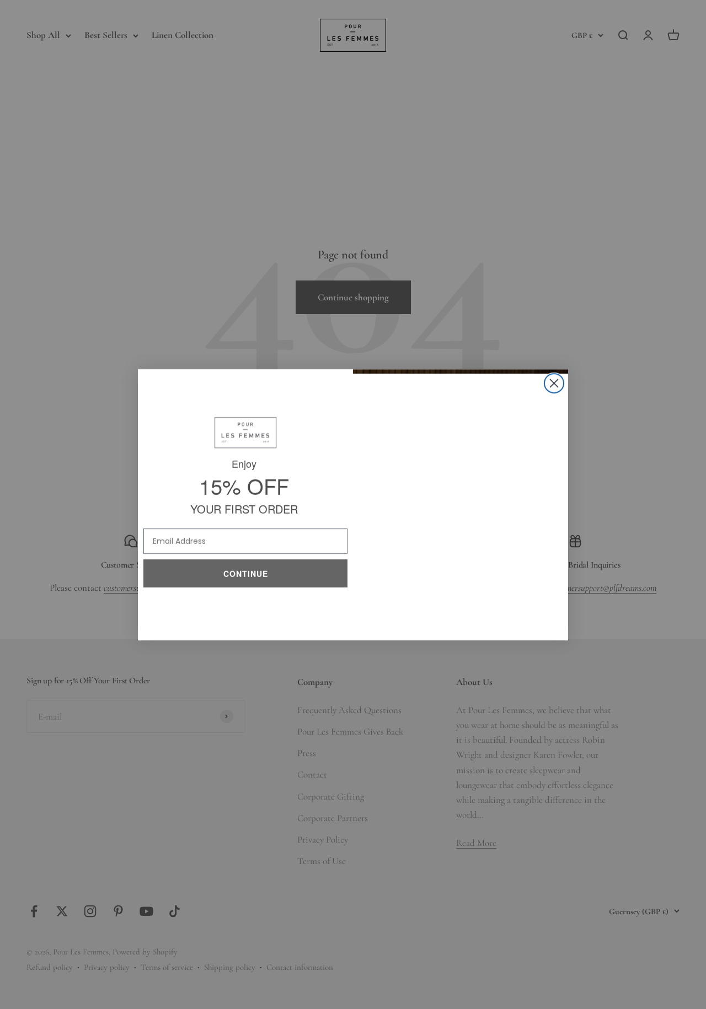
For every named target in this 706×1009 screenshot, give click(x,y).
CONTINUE (246, 571)
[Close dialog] (554, 383)
